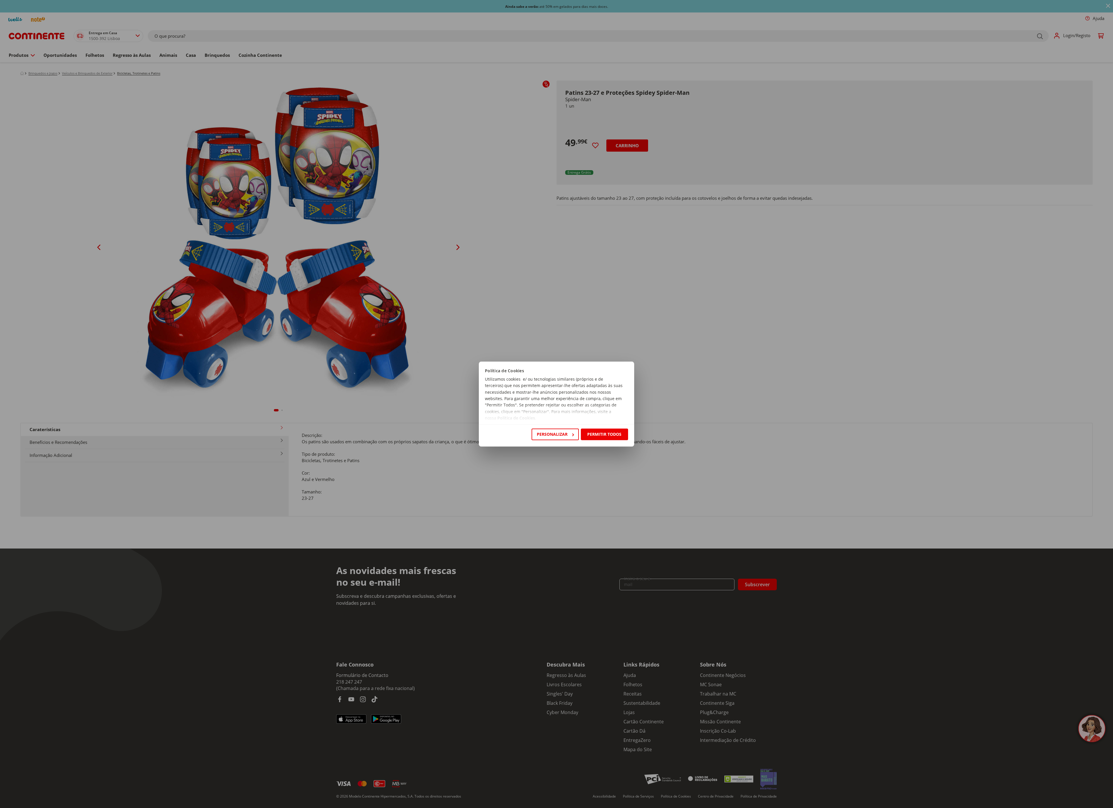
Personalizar (552, 434)
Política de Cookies (516, 418)
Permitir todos (604, 434)
